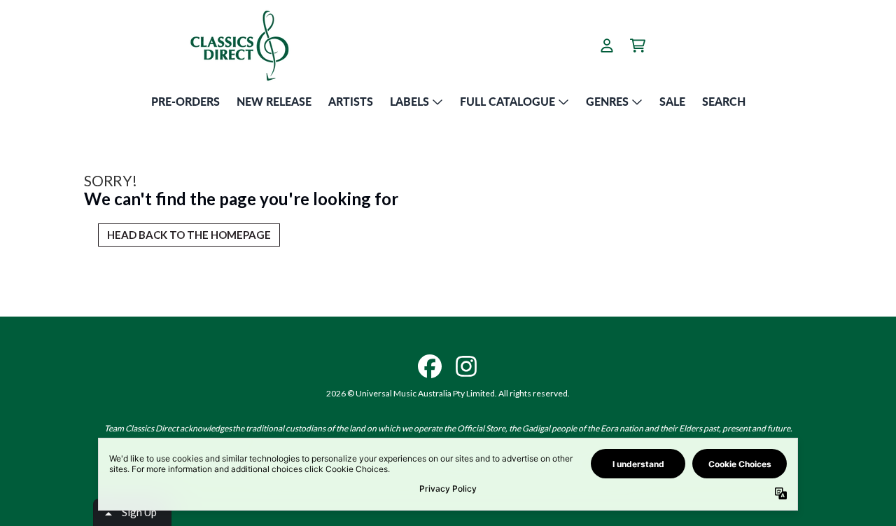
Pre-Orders (185, 101)
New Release (274, 101)
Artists (350, 101)
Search (724, 101)
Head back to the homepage (189, 234)
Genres (607, 101)
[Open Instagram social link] (466, 366)
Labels (409, 101)
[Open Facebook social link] (429, 366)
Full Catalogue (507, 101)
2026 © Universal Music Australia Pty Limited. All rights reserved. (448, 393)
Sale (672, 101)
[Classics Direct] (239, 45)
